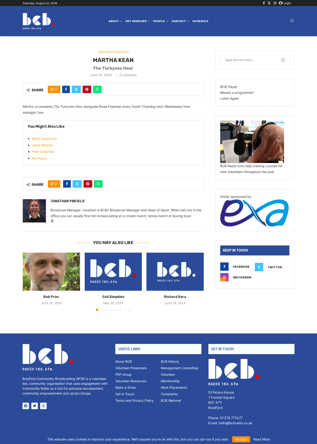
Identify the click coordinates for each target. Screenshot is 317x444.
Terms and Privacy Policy (134, 400)
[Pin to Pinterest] (87, 89)
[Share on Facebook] (66, 89)
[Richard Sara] (175, 272)
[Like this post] (56, 89)
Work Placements (174, 387)
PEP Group (123, 374)
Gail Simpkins (113, 297)
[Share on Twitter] (76, 89)
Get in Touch (124, 394)
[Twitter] (269, 3)
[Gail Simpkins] (113, 272)
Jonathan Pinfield (67, 201)
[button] (29, 281)
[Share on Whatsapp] (97, 89)
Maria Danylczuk (44, 138)
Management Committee (179, 368)
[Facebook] (264, 3)
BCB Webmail (171, 400)
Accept (241, 439)
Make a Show (125, 387)
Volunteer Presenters (131, 368)
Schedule (200, 21)
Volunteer (168, 374)
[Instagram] (275, 3)
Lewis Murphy (42, 145)
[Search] (292, 21)
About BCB (123, 361)
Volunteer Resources (130, 381)
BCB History (170, 361)
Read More (261, 439)
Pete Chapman (43, 151)
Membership (170, 381)
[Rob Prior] (51, 272)
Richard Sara (175, 297)
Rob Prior (51, 297)
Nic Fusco (39, 158)
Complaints (169, 394)
